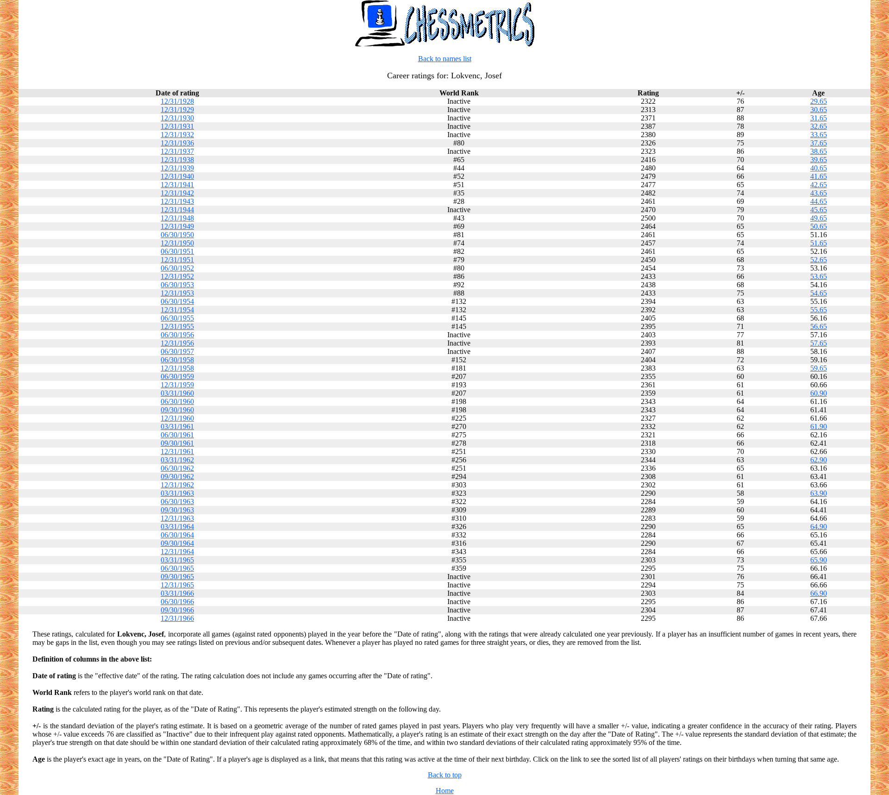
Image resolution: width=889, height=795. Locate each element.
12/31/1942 (177, 193)
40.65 (818, 168)
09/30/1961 (177, 443)
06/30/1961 (177, 435)
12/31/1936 (177, 143)
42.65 (818, 185)
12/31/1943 (177, 201)
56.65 (818, 326)
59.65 (818, 368)
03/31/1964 (177, 526)
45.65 (818, 210)
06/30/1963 (177, 501)
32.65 (818, 126)
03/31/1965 (177, 560)
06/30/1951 (177, 251)
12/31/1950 (177, 243)
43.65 (818, 193)
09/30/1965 (177, 576)
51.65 (818, 243)
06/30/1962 (177, 468)
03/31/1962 (177, 460)
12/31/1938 (177, 160)
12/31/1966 (177, 618)
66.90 (818, 593)
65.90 (818, 560)
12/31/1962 (177, 485)
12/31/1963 (177, 518)
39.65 (818, 160)
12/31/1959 (177, 385)
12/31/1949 (177, 226)
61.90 (818, 426)
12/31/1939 (177, 168)
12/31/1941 (177, 185)
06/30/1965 (177, 568)
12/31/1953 (177, 293)
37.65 (818, 143)
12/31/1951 (177, 260)
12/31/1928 (177, 101)
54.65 (818, 293)
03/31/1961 (177, 426)
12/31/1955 (177, 326)
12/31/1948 (177, 218)
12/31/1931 (177, 126)
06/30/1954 (177, 301)
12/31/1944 (177, 210)
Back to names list (444, 59)
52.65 (818, 260)
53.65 (818, 276)
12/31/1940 (177, 176)
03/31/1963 (177, 493)
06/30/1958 (177, 360)
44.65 (818, 201)
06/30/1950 (177, 235)
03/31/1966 (177, 593)
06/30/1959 (177, 376)
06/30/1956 (177, 335)
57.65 (818, 343)
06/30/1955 (177, 318)
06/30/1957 (177, 351)
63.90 (818, 493)
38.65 (818, 151)
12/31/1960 (177, 418)
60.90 (818, 393)
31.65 (818, 118)
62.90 (818, 460)
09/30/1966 (177, 610)
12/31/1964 (177, 551)
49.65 (818, 218)
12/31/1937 (177, 151)
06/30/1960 (177, 401)
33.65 (818, 135)
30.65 (818, 110)
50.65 (818, 226)
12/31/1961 (177, 451)
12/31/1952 (177, 276)
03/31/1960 (177, 393)
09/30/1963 (177, 510)
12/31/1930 (177, 118)
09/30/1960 (177, 410)
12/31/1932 (177, 135)
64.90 (818, 526)
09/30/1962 (177, 476)
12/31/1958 (177, 368)
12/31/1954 (177, 310)
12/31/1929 (177, 110)
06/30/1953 (177, 285)
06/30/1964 (177, 535)
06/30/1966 (177, 602)
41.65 (818, 176)
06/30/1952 (177, 268)
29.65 (818, 101)
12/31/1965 (177, 585)
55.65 (818, 310)
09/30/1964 (177, 543)
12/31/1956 (177, 343)
